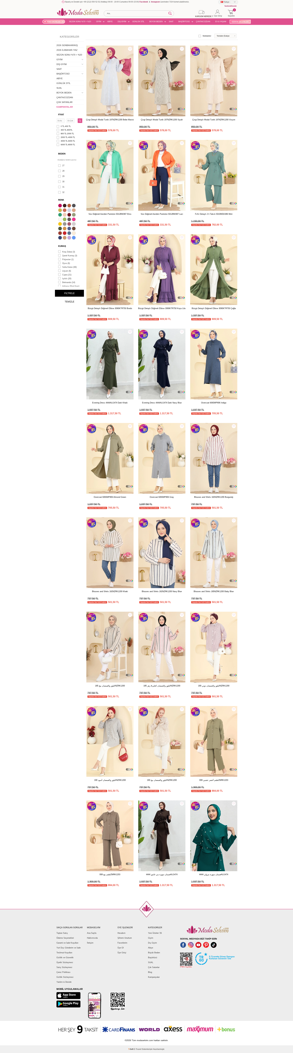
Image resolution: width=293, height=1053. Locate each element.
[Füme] (69, 219)
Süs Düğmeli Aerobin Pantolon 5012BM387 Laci (162, 214)
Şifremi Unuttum (125, 938)
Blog (150, 972)
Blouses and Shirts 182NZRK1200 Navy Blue (162, 591)
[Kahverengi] (74, 229)
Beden (61, 153)
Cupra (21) (66, 275)
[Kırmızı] (65, 233)
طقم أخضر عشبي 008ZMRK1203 (213, 780)
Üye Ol (121, 948)
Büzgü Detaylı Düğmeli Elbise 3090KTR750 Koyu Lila (161, 308)
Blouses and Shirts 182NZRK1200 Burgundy (213, 497)
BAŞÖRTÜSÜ (184, 21)
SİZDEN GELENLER (240, 22)
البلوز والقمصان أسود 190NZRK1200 (110, 780)
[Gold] (60, 224)
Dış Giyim (152, 943)
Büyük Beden (154, 952)
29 (63, 176)
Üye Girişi (122, 952)
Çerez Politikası (63, 972)
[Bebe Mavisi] (69, 210)
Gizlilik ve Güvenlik (65, 957)
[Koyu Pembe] (60, 206)
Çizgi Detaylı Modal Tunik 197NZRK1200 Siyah (162, 120)
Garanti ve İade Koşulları (67, 943)
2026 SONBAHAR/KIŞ (67, 45)
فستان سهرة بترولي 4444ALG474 (213, 874)
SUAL (59, 88)
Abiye (150, 948)
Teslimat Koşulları (64, 952)
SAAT (171, 21)
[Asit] (60, 210)
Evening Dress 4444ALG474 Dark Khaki (110, 403)
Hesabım (121, 933)
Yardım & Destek (64, 982)
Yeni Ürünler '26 (155, 933)
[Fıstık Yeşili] (65, 219)
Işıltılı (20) (66, 278)
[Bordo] (69, 215)
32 (63, 192)
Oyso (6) (66, 263)
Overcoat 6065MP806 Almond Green (110, 497)
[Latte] (65, 238)
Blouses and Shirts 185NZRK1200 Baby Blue (214, 591)
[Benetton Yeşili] (60, 215)
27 (63, 165)
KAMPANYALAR (64, 107)
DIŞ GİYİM (122, 21)
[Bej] (74, 210)
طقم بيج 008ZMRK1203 (109, 874)
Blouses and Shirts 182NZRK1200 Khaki (110, 591)
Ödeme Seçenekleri (65, 938)
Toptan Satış (62, 933)
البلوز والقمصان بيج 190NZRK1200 (162, 780)
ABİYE (110, 21)
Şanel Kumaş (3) (69, 255)
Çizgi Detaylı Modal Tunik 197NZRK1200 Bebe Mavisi (110, 120)
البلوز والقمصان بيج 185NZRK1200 (110, 686)
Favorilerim (122, 943)
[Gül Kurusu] (69, 224)
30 (63, 181)
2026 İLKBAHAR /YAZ (67, 50)
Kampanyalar (154, 977)
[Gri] (65, 224)
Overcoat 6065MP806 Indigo (213, 403)
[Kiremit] (60, 233)
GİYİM (98, 21)
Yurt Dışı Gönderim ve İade (68, 948)
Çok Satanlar (153, 967)
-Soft (131, 1049)
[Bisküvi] (65, 215)
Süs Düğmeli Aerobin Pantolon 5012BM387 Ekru (110, 214)
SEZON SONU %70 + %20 (80, 21)
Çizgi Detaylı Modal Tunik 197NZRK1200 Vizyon (213, 120)
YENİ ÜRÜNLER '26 (55, 22)
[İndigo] (69, 229)
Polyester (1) (68, 259)
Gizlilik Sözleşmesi (64, 977)
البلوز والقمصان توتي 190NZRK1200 (213, 686)
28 (63, 171)
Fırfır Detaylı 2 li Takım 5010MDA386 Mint (213, 214)
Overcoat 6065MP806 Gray (162, 497)
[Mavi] (74, 238)
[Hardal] (65, 229)
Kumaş (62, 246)
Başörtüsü (152, 957)
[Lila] (69, 238)
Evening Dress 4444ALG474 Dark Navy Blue (162, 403)
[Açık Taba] (69, 206)
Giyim (150, 938)
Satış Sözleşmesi (64, 967)
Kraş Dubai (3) (68, 252)
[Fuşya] (74, 219)
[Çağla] (74, 215)
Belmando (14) (68, 282)
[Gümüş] (74, 224)
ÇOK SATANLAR (64, 102)
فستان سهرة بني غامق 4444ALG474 (161, 874)
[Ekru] (60, 219)
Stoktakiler (207, 36)
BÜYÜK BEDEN (156, 21)
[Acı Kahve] (65, 206)
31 (63, 187)
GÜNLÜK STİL (138, 21)
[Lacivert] (60, 238)
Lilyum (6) (66, 271)
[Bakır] (65, 210)
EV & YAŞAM (220, 21)
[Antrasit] (74, 206)
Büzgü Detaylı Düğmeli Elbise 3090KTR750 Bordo (110, 308)
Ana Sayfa (91, 933)
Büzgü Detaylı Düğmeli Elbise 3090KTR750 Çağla (214, 308)
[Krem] (74, 233)
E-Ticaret (137, 1049)
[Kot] (69, 233)
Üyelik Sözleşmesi (64, 962)
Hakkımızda (92, 938)
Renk (61, 200)
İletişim (90, 943)
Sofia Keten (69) (69, 267)
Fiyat (61, 114)
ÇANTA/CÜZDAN (203, 21)
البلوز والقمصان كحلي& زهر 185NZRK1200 (161, 686)
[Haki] (60, 229)
